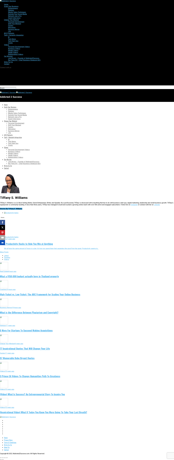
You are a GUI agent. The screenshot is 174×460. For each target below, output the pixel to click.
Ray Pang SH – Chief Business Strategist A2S (24, 60)
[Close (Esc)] (1, 457)
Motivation (12, 27)
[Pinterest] (2, 232)
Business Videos (14, 49)
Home (6, 4)
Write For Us (8, 62)
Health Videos (13, 52)
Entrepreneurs (13, 8)
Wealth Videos (13, 50)
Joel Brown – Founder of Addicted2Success (23, 58)
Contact (6, 64)
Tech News (12, 39)
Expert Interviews (14, 18)
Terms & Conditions (10, 442)
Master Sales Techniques (17, 12)
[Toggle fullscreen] (5, 457)
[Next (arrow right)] (3, 459)
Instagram (134, 205)
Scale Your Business (11, 6)
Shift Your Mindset (14, 24)
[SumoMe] (2, 242)
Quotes (10, 26)
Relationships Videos (15, 54)
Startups (11, 10)
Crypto (10, 43)
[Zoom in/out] (7, 457)
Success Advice (13, 29)
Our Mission (8, 56)
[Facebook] (2, 222)
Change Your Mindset (11, 20)
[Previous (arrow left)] (1, 459)
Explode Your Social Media (17, 14)
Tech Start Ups (13, 41)
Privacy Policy (8, 440)
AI (9, 37)
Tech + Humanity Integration (14, 35)
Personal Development (16, 22)
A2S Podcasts (9, 33)
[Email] (2, 237)
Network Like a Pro (15, 16)
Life (9, 31)
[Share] (3, 457)
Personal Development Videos (19, 47)
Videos (6, 45)
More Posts (4, 252)
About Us (7, 447)
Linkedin (157, 205)
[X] (2, 227)
